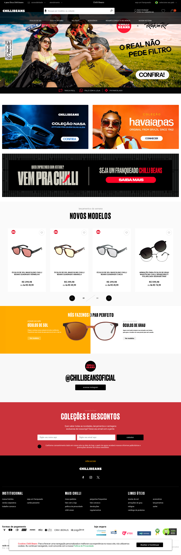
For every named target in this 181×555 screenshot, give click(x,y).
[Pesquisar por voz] (45, 11)
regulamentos (95, 510)
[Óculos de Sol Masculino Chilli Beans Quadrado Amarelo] (69, 251)
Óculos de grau (56, 21)
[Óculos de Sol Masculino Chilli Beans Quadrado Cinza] (112, 251)
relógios (131, 507)
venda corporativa (9, 503)
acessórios (157, 499)
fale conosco (95, 503)
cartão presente (33, 503)
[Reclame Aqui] (156, 535)
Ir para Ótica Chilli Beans (13, 3)
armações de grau (135, 503)
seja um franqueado (143, 3)
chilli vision (69, 510)
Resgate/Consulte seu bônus (118, 21)
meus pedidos (70, 499)
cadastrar (130, 437)
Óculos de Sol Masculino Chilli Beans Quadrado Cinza (112, 273)
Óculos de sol (36, 21)
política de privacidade (74, 507)
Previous (72, 298)
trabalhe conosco (9, 507)
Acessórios (92, 21)
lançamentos (158, 503)
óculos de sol (133, 499)
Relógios (75, 21)
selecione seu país (166, 3)
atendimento (55, 3)
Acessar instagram (90, 387)
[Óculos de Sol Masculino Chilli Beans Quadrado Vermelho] (27, 251)
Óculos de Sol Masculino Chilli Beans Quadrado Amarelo (69, 273)
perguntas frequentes (98, 499)
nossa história (7, 499)
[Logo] (16, 11)
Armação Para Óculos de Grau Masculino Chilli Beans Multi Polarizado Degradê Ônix (154, 274)
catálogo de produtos (136, 510)
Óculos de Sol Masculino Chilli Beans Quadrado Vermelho (27, 273)
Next (109, 298)
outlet (155, 507)
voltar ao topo (90, 461)
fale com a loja (71, 503)
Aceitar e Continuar (149, 545)
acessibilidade (37, 3)
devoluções (94, 507)
